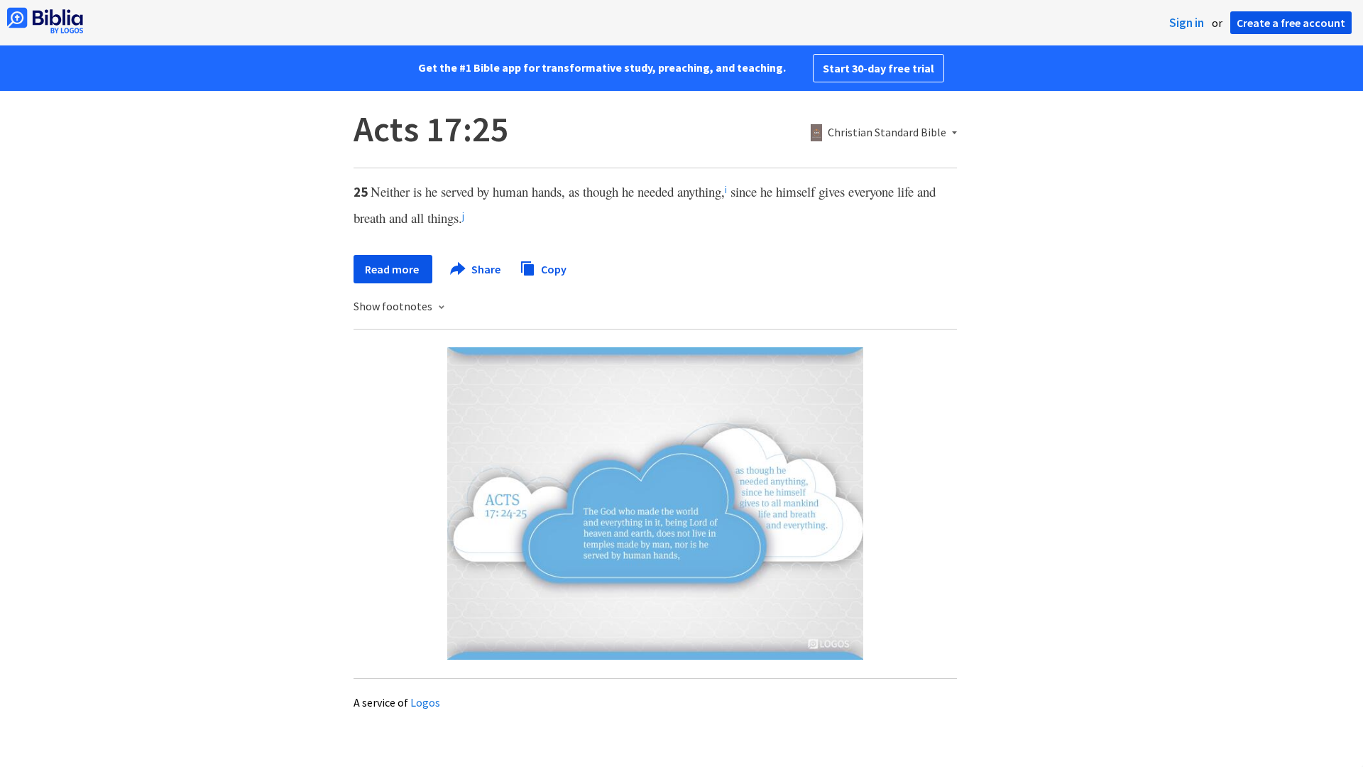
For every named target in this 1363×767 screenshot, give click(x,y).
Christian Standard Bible (887, 132)
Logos (425, 702)
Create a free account (1291, 23)
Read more (393, 269)
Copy (552, 268)
